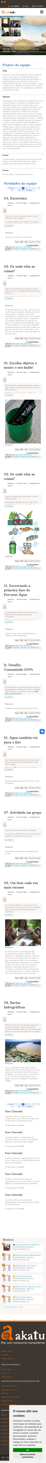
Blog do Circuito (6, 1441)
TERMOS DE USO (7, 1359)
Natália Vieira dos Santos (26, 1266)
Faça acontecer (6, 1437)
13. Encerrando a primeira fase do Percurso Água (17, 590)
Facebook (5, 2)
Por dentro (5, 1422)
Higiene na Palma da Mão (10, 1397)
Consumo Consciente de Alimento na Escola (22, 249)
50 (19, 190)
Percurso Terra (6, 1369)
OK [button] (27, 1450)
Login (26, 6)
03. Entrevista (15, 198)
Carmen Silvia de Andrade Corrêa (29, 1245)
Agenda (4, 1415)
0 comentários (33, 245)
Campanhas (5, 1445)
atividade (20, 1125)
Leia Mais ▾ (9, 226)
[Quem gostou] (25, 242)
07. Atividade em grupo (22, 813)
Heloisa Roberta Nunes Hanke (28, 1255)
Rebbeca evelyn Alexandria (24, 566)
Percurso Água (6, 1377)
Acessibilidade (15, 6)
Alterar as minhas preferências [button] (27, 1455)
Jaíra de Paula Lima (23, 1276)
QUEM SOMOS (6, 1351)
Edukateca (5, 1426)
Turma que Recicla (7, 1390)
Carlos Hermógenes (23, 1297)
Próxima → (30, 190)
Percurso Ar (5, 1373)
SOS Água (5, 1393)
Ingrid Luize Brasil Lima (23, 247)
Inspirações (5, 1419)
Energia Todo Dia (7, 1401)
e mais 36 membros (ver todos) (13, 1307)
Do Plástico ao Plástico (9, 1404)
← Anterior (10, 188)
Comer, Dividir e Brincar (9, 1386)
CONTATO (4, 1355)
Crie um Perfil (38, 6)
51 (23, 190)
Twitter (2, 2)
